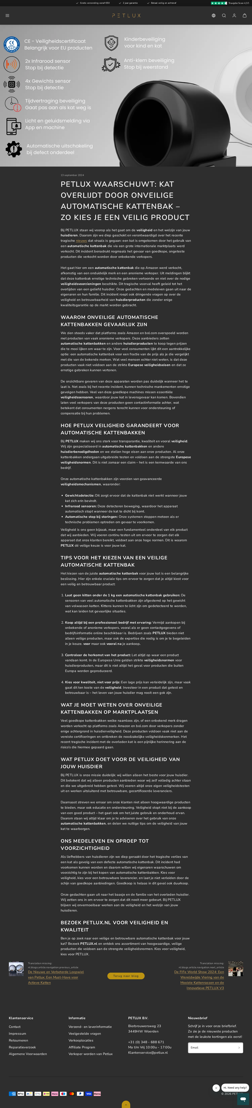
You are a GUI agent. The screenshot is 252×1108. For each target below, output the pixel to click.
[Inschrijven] (239, 1047)
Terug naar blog (126, 976)
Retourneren (18, 1040)
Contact (15, 1027)
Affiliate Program (82, 1047)
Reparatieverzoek (22, 1047)
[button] (7, 15)
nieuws (81, 240)
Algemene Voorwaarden (28, 1054)
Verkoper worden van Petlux (91, 1054)
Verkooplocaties (81, 1040)
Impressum (17, 1033)
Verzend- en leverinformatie (90, 1027)
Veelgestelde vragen (85, 1033)
